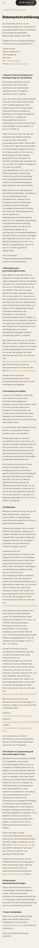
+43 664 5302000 (13, 61)
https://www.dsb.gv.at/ (12, 874)
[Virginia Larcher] (4, 2)
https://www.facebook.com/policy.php (17, 716)
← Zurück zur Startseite (14, 10)
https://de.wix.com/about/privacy (23, 370)
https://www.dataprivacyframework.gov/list (19, 361)
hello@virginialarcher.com (18, 64)
